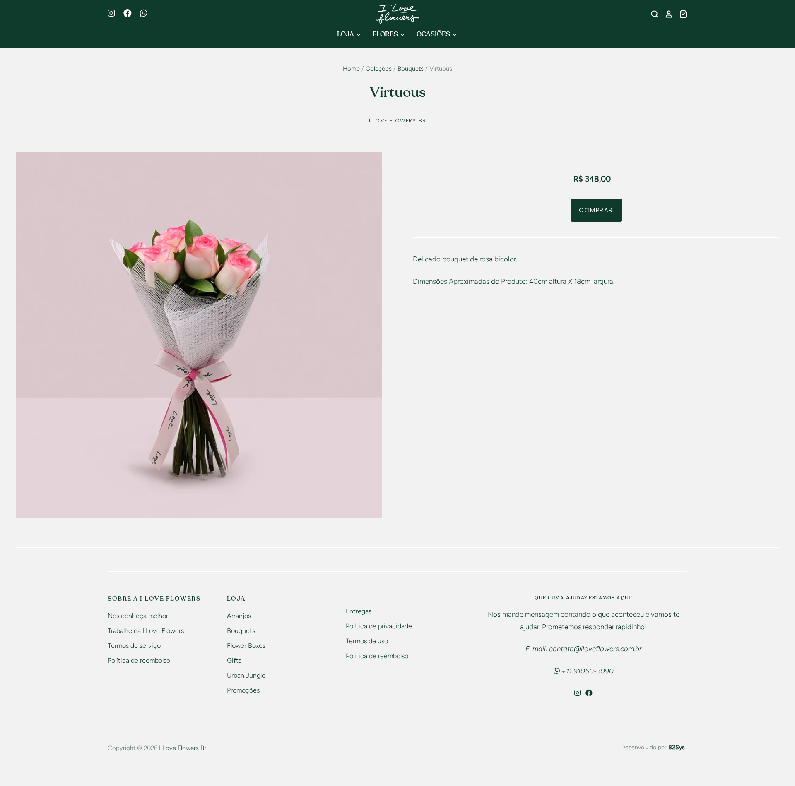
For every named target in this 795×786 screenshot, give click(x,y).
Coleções (379, 68)
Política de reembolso (139, 660)
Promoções (243, 690)
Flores (386, 34)
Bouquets (411, 68)
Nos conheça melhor (138, 616)
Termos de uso (367, 641)
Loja (346, 34)
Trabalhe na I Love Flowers (146, 631)
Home (351, 68)
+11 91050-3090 (587, 671)
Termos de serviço (134, 645)
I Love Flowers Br (397, 120)
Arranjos (239, 616)
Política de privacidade (379, 626)
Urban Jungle (246, 675)
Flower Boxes (246, 645)
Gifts (234, 660)
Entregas (358, 611)
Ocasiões (434, 34)
